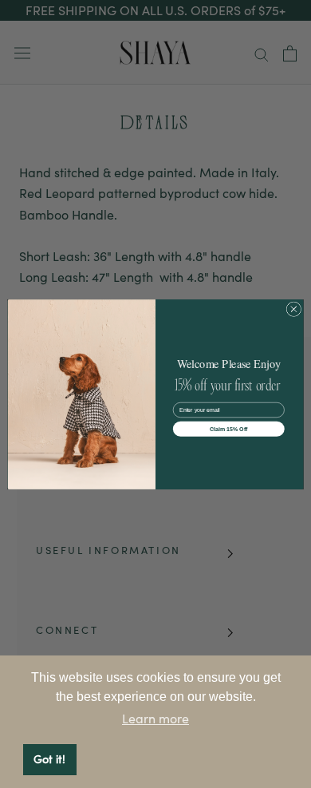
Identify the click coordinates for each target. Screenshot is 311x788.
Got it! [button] (49, 758)
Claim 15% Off (228, 429)
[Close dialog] (294, 308)
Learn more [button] (155, 719)
